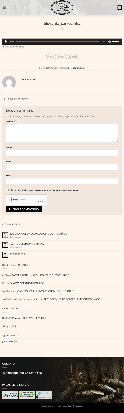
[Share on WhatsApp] (48, 56)
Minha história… (18, 253)
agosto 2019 (8, 335)
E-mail (9, 161)
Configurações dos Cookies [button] (17, 406)
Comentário (12, 121)
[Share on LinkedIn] (75, 56)
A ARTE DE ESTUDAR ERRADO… (27, 243)
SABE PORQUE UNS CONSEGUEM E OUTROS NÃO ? (38, 233)
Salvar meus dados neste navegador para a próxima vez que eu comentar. (44, 190)
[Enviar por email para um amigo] (64, 56)
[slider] (116, 41)
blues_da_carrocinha (18, 98)
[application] (62, 42)
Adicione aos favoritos (74, 68)
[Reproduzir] (6, 41)
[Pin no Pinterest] (70, 56)
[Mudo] (109, 41)
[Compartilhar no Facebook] (53, 56)
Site (8, 175)
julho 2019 (7, 341)
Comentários (15, 237)
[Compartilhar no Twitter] (59, 56)
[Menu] (4, 7)
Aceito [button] (37, 406)
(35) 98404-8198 (30, 372)
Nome (9, 147)
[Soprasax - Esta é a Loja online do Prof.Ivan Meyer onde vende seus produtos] (62, 7)
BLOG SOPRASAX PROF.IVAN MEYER (22, 317)
